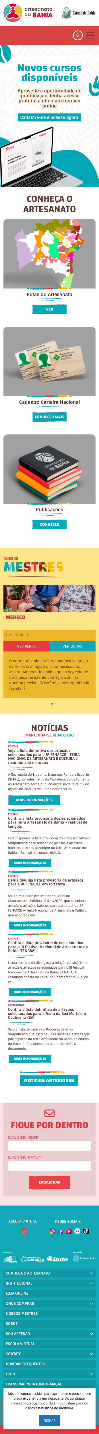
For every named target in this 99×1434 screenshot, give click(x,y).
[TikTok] (86, 1231)
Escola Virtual (20, 1343)
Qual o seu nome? (23, 1137)
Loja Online (17, 1293)
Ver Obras (72, 646)
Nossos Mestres (22, 1313)
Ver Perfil (26, 646)
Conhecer (49, 524)
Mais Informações (34, 800)
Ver (49, 309)
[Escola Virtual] (24, 1231)
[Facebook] (60, 1231)
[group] (49, 116)
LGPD (10, 1374)
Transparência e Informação (34, 1384)
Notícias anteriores (49, 1080)
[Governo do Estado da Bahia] (79, 13)
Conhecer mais (49, 417)
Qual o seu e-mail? (25, 1157)
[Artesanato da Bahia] (27, 12)
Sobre (11, 1323)
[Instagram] (52, 1231)
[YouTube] (68, 1231)
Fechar (49, 1420)
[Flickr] (77, 1231)
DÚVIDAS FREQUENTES (25, 1364)
